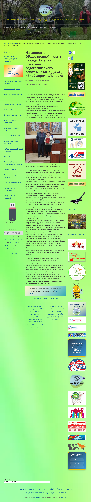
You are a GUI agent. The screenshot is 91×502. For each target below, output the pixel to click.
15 (13, 242)
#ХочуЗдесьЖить (72, 234)
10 (19, 239)
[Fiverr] (74, 53)
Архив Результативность (12, 182)
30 (16, 248)
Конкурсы (7, 169)
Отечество (77, 466)
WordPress (37, 497)
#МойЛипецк (80, 234)
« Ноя (11, 253)
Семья (77, 460)
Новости (53, 27)
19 (5, 245)
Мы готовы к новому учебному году (16, 27)
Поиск (85, 36)
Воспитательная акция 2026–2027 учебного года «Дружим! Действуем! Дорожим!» (77, 347)
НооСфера (7, 156)
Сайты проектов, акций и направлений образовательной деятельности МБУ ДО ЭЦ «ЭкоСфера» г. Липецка (55, 312)
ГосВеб (34, 27)
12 (5, 242)
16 (16, 242)
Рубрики (7, 479)
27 (8, 248)
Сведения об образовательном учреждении (19, 32)
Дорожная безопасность (12, 115)
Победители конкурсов (33, 84)
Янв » (16, 253)
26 (5, 248)
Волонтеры (13, 43)
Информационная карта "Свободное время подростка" (12, 59)
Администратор (33, 80)
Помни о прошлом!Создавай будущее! (77, 455)
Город (77, 463)
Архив (14, 169)
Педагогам (41, 32)
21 (10, 245)
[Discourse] (70, 53)
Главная (43, 27)
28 (10, 248)
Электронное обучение (12, 89)
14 (10, 242)
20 (8, 245)
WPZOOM (63, 497)
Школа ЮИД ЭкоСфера (12, 136)
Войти (7, 52)
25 (21, 245)
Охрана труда (8, 109)
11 (21, 239)
